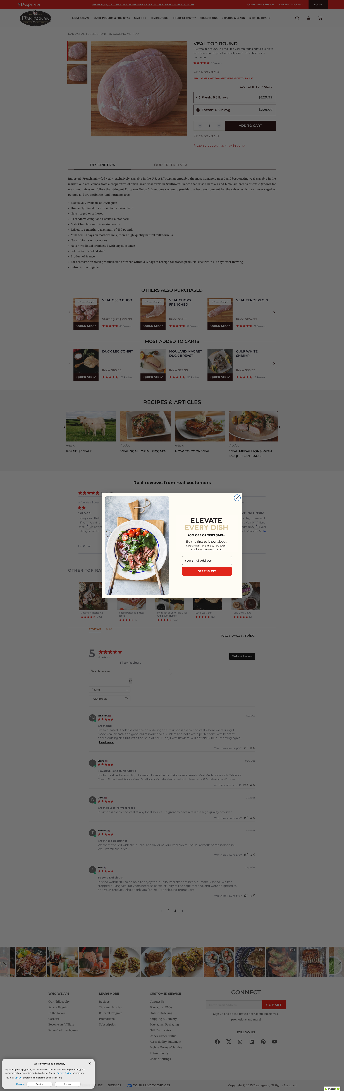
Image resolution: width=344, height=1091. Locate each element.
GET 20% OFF (207, 571)
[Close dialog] (237, 498)
